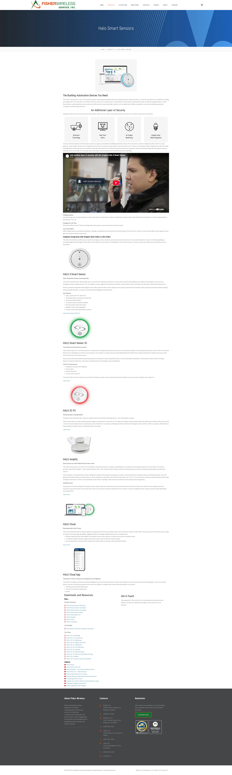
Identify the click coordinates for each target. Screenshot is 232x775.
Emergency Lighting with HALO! (76, 683)
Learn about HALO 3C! (73, 667)
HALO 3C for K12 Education (75, 647)
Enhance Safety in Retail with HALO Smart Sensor (81, 676)
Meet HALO (70, 665)
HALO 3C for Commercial (74, 638)
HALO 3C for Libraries (73, 649)
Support (175, 5)
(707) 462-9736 (108, 739)
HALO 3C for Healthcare (74, 640)
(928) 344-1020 (108, 752)
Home (102, 5)
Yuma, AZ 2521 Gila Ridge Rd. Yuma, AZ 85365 (112, 745)
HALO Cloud (70, 619)
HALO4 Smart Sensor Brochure (76, 605)
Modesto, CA (148, 770)
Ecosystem (123, 5)
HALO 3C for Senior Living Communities (78, 659)
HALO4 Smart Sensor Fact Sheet (76, 610)
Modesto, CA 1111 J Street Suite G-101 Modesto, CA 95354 (112, 720)
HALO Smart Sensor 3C (73, 615)
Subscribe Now (143, 715)
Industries (135, 5)
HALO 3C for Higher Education (76, 642)
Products (111, 5)
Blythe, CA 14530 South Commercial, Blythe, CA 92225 (112, 707)
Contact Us (107, 756)
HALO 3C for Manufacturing (75, 652)
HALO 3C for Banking (73, 635)
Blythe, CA (139, 770)
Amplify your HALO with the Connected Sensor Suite (82, 681)
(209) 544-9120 (108, 726)
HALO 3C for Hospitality (74, 645)
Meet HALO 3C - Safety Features (76, 671)
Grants (156, 5)
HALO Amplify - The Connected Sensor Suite (80, 669)
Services (146, 5)
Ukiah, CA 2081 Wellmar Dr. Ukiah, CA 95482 (113, 733)
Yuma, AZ (164, 770)
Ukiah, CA (157, 770)
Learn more (66, 381)
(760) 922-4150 (108, 714)
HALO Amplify (70, 617)
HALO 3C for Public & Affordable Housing (79, 654)
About (165, 5)
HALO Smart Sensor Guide (74, 612)
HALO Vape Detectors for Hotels (76, 674)
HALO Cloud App (71, 622)
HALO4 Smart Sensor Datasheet (76, 608)
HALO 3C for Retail (72, 656)
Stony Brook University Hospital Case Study (80, 628)
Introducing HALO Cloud (74, 678)
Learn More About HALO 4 (71, 313)
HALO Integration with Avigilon (76, 685)
